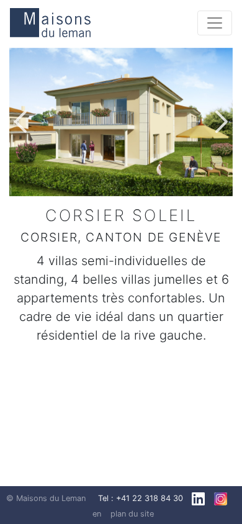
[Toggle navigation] (214, 23)
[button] (20, 122)
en (96, 513)
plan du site (132, 513)
